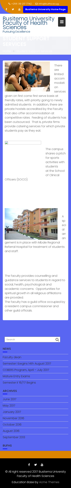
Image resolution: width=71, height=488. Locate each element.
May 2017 (9, 405)
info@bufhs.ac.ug (49, 3)
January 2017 (12, 412)
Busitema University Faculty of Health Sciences (28, 23)
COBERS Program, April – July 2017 (26, 370)
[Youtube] (19, 9)
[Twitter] (13, 9)
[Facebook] (6, 9)
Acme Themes (49, 482)
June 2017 (9, 399)
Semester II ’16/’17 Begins (19, 382)
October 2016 (12, 424)
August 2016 (11, 431)
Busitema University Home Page (45, 9)
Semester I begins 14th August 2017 (27, 363)
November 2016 (13, 418)
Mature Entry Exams (16, 376)
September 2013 (14, 437)
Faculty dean (12, 357)
